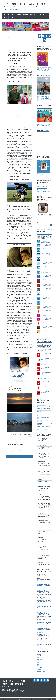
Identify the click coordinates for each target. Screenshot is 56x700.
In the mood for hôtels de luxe (43, 191)
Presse (5, 17)
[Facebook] (39, 36)
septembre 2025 (40, 655)
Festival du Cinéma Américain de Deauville (44, 410)
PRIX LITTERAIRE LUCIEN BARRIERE (43, 561)
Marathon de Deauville (42, 428)
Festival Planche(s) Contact (42, 415)
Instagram (10, 14)
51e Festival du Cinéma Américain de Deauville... (44, 599)
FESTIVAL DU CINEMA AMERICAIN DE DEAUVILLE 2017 (44, 500)
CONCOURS (40, 479)
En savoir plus (50, 699)
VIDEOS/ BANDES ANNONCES (44, 564)
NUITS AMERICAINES (42, 539)
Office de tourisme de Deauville (43, 406)
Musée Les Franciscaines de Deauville (43, 418)
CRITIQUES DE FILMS (42, 484)
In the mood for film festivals (43, 189)
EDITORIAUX (41, 490)
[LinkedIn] (46, 36)
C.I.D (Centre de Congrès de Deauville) (43, 413)
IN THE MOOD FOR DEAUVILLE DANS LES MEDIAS (43, 516)
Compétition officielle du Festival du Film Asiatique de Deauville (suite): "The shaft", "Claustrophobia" (17, 42)
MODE (39, 533)
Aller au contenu (4, 1)
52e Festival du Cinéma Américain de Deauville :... (44, 576)
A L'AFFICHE (41, 443)
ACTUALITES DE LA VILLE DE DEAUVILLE (44, 448)
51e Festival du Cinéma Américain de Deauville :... (44, 585)
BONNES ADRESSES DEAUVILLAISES (42, 460)
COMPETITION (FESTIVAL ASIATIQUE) (43, 472)
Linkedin (18, 14)
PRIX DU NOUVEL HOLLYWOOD (42, 558)
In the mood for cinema (42, 186)
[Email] (44, 40)
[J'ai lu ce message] (54, 699)
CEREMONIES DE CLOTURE (44, 465)
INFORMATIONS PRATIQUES (44, 522)
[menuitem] (4, 14)
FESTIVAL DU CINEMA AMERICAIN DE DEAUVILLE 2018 (44, 504)
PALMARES (40, 541)
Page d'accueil (9, 39)
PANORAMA (40, 544)
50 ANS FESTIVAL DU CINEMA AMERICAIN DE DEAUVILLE (43, 439)
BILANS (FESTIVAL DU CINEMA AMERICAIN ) (43, 454)
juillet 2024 (39, 662)
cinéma (28, 435)
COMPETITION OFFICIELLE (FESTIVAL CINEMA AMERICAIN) (19, 435)
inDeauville (39, 421)
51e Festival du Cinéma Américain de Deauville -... (44, 592)
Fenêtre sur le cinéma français (43, 493)
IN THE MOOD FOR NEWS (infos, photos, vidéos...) (43, 519)
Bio (4, 14)
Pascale (11, 457)
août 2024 (39, 660)
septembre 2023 (40, 667)
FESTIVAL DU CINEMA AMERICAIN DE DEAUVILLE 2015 (44, 497)
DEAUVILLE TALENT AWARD (44, 486)
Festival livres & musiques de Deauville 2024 (44, 510)
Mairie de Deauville (41, 405)
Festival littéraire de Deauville (43, 426)
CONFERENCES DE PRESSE (44, 481)
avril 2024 (39, 664)
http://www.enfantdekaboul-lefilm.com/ (17, 353)
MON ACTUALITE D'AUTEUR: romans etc (44, 536)
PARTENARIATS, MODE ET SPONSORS (43, 547)
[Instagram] (49, 36)
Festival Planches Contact (42, 429)
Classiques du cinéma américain (42, 468)
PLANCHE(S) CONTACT (43, 549)
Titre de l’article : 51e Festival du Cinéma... (44, 607)
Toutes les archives (41, 671)
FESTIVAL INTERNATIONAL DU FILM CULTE (44, 507)
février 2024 (39, 665)
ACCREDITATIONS (42, 445)
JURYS (39, 524)
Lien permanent (19, 434)
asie (30, 435)
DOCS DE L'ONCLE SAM (43, 488)
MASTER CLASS (41, 531)
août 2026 (39, 654)
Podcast (12, 17)
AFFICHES (40, 451)
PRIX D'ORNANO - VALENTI (44, 555)
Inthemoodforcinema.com (29, 14)
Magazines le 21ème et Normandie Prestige (44, 424)
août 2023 (39, 669)
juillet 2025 (39, 657)
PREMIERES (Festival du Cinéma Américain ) (44, 552)
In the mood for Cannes (42, 188)
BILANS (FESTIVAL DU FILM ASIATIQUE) (44, 457)
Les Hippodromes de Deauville (43, 408)
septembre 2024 (40, 659)
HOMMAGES (41, 513)
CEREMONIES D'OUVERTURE (44, 463)
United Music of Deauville (42, 420)
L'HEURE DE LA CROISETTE (44, 527)
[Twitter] (43, 36)
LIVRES (40, 529)
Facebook (41, 14)
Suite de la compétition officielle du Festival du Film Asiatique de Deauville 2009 (19, 56)
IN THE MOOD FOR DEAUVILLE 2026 (24, 4)
